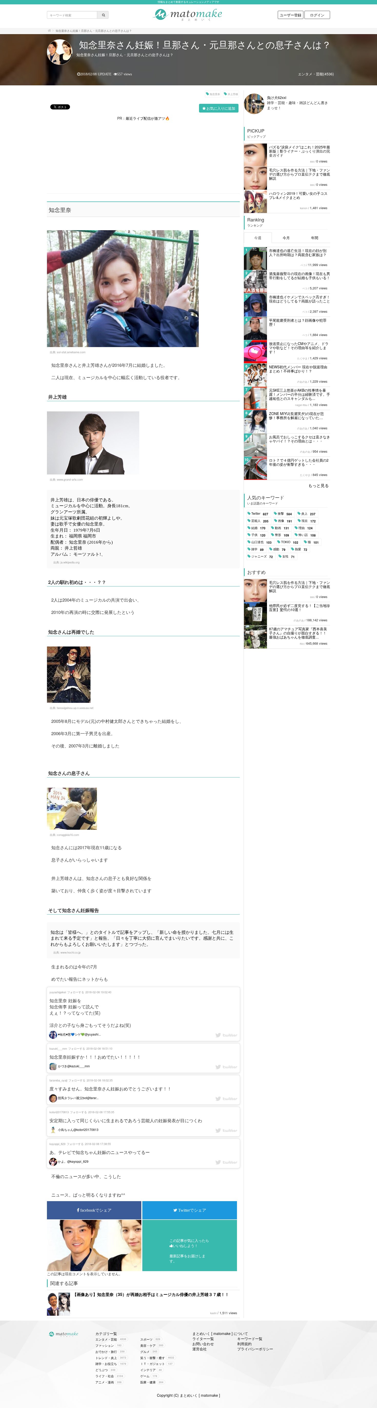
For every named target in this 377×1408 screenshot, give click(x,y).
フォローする (75, 992)
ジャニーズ (262, 556)
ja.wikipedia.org (70, 562)
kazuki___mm (58, 1048)
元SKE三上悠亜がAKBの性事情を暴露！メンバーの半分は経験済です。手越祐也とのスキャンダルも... (299, 394)
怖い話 (307, 535)
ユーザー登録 (290, 14)
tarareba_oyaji (58, 1080)
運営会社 (199, 1348)
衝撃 (285, 513)
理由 (306, 528)
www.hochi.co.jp (71, 952)
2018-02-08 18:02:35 (100, 1080)
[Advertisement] (143, 157)
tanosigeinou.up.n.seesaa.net (75, 708)
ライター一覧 (203, 1338)
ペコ (303, 265)
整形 (282, 535)
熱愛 (301, 549)
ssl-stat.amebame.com (71, 352)
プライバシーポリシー (255, 1348)
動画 (282, 528)
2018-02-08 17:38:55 (98, 1144)
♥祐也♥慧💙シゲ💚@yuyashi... (79, 1034)
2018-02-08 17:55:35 (101, 1112)
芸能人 (260, 520)
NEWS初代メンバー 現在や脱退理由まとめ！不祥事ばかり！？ (298, 368)
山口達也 (261, 542)
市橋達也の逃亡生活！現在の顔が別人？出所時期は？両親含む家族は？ (297, 252)
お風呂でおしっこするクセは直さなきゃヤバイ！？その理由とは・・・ (299, 438)
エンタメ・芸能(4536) (316, 73)
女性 (288, 556)
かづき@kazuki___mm (73, 1066)
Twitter (259, 513)
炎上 (308, 513)
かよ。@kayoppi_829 (72, 1161)
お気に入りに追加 (220, 108)
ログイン (317, 14)
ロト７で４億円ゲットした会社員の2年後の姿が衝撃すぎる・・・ (299, 462)
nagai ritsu (301, 405)
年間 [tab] (314, 237)
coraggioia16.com (68, 835)
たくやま (302, 358)
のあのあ (302, 381)
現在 (309, 520)
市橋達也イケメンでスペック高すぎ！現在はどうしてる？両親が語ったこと (299, 298)
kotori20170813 (59, 1112)
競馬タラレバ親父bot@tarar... (77, 1098)
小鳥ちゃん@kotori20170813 (77, 1129)
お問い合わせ (203, 1343)
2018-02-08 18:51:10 (99, 1048)
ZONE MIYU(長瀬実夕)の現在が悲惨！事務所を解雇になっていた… (296, 415)
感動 (279, 549)
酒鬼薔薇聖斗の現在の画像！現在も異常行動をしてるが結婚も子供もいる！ (299, 275)
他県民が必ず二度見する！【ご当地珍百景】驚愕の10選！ (299, 607)
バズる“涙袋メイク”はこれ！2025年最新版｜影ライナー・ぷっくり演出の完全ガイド (299, 151)
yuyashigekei (57, 992)
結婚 (258, 528)
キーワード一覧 (249, 1338)
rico (302, 643)
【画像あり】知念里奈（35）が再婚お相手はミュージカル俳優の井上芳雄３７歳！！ (151, 1294)
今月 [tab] (286, 237)
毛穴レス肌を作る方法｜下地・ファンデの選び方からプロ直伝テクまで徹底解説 (299, 174)
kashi (213, 1313)
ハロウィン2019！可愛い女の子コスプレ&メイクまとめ (298, 195)
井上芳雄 (233, 94)
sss (312, 161)
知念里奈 (215, 94)
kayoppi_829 (57, 1144)
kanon (303, 208)
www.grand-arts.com (70, 479)
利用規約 (244, 1343)
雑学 (257, 549)
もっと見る (318, 485)
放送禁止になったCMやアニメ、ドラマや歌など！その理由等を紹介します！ (299, 347)
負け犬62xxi (276, 97)
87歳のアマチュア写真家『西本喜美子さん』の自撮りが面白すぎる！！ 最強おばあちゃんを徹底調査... (298, 633)
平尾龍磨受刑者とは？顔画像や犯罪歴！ (297, 322)
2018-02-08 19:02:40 (98, 992)
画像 (285, 520)
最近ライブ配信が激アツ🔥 (148, 118)
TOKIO (289, 542)
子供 (258, 535)
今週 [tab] (257, 237)
